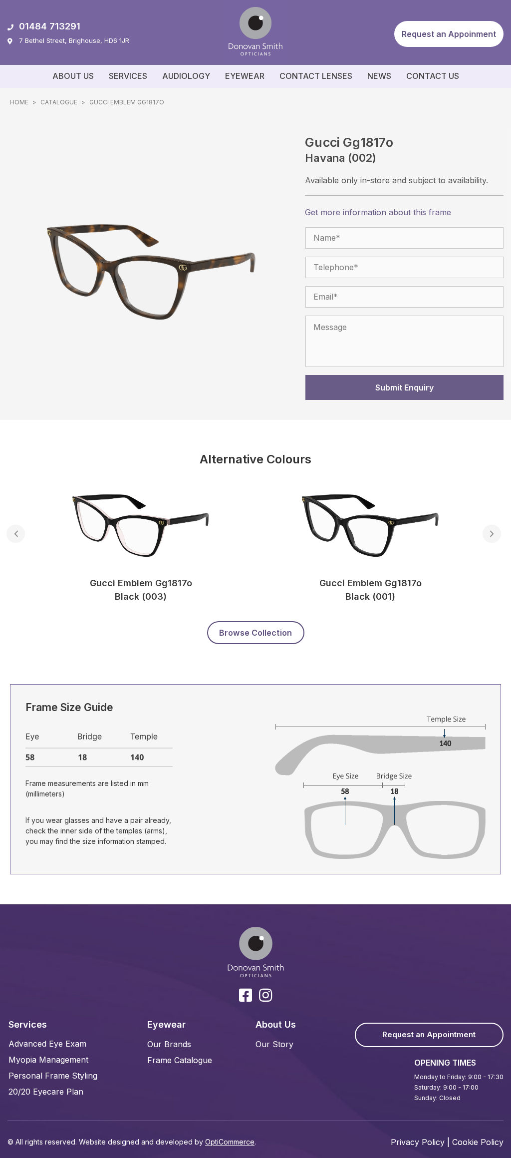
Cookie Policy (478, 1142)
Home (19, 102)
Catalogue (58, 102)
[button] (449, 34)
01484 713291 (49, 26)
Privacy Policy (418, 1142)
